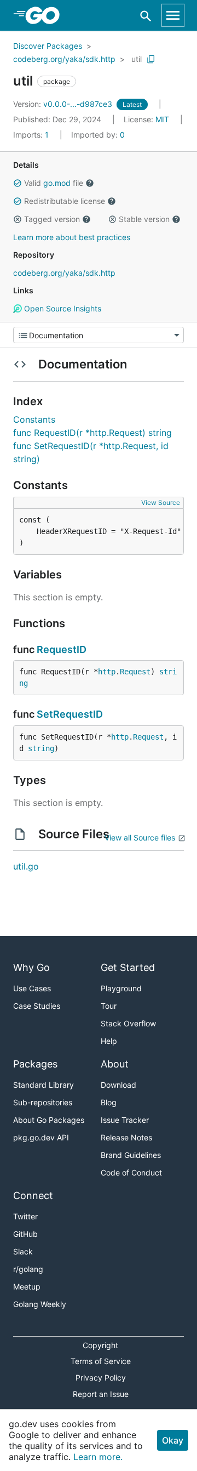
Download (118, 1084)
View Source (160, 502)
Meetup (26, 1286)
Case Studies (36, 1005)
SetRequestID (70, 714)
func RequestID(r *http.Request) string (92, 432)
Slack (23, 1251)
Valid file (53, 183)
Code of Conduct (131, 1172)
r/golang (28, 1269)
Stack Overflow (128, 1023)
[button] (17, 183)
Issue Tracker (125, 1119)
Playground (121, 988)
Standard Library (43, 1084)
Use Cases (32, 988)
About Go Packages (48, 1119)
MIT (162, 119)
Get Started (128, 967)
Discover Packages (47, 45)
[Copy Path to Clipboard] (151, 59)
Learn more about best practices (71, 237)
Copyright (100, 1345)
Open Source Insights (61, 308)
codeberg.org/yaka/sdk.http (64, 59)
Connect (33, 1195)
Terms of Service (101, 1361)
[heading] (46, 15)
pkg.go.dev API (41, 1137)
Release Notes (126, 1137)
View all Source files (140, 837)
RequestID (61, 649)
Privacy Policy (101, 1377)
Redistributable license (64, 201)
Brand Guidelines (131, 1155)
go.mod (57, 183)
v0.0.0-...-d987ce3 (63, 104)
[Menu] (98, 335)
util (136, 59)
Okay (172, 1440)
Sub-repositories (42, 1102)
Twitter (25, 1216)
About (115, 1064)
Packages (35, 1064)
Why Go (31, 967)
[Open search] (145, 16)
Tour (109, 1005)
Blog (109, 1102)
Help (109, 1041)
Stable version (144, 219)
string (41, 748)
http (106, 671)
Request (135, 671)
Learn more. (98, 1456)
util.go (26, 866)
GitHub (25, 1234)
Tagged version (52, 219)
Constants (34, 419)
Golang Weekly (39, 1304)
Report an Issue (101, 1394)
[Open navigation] (173, 15)
